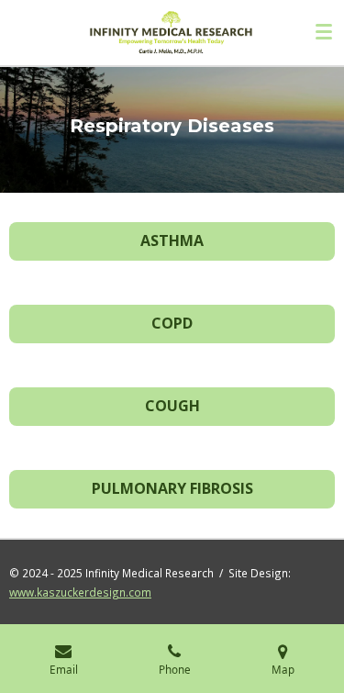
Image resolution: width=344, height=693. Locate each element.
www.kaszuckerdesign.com (80, 592)
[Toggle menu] (324, 32)
